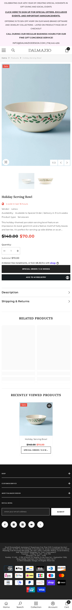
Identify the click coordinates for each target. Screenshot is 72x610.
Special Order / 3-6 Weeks (36, 269)
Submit (60, 512)
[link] (18, 373)
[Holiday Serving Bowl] (36, 419)
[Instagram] (14, 524)
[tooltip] (67, 277)
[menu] (4, 50)
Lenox (14, 209)
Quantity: (6, 244)
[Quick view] (49, 405)
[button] (61, 163)
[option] (36, 115)
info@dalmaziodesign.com (29, 43)
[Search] (13, 50)
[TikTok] (22, 524)
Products (15, 58)
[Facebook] (5, 524)
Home (4, 58)
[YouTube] (31, 524)
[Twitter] (40, 524)
